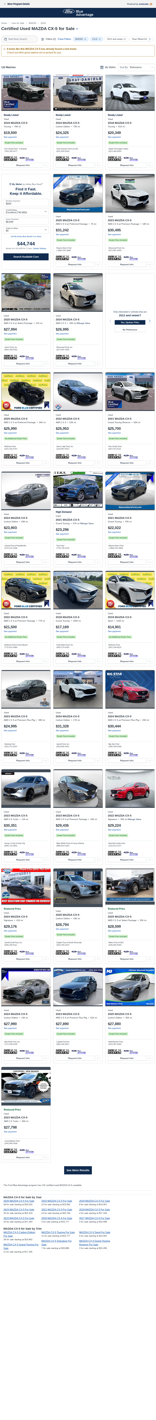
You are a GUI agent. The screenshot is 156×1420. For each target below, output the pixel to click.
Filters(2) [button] (51, 39)
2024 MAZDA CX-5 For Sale (19, 1209)
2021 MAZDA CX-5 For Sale (56, 1209)
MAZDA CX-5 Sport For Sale (94, 1232)
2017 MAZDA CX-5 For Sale (94, 1218)
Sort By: (124, 67)
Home (4, 23)
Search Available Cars (26, 256)
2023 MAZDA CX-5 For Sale (19, 1218)
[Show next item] (149, 321)
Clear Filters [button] (64, 39)
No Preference (130, 329)
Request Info (23, 165)
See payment (10, 137)
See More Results (78, 1170)
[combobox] (19, 39)
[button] (11, 158)
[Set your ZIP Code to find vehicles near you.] (77, 29)
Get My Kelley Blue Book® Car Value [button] (26, 236)
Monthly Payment (13, 201)
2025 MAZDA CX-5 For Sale (19, 1201)
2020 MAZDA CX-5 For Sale (56, 1218)
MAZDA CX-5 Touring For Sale (58, 1232)
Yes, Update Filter (130, 322)
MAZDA (32, 23)
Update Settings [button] (39, 248)
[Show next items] (149, 39)
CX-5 (43, 23)
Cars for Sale (18, 23)
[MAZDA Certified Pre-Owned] (26, 158)
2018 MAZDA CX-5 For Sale (94, 1209)
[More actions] (45, 165)
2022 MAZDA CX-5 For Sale (56, 1201)
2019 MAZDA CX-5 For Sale (94, 1201)
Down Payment (12, 219)
